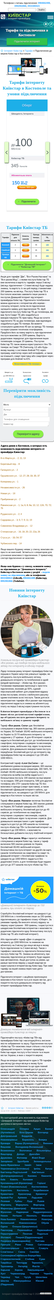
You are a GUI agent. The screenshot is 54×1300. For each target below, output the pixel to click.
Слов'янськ (7, 1252)
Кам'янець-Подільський (14, 1172)
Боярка (43, 1139)
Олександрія (8, 1129)
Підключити (28, 201)
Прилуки (5, 1244)
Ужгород (22, 1266)
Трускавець (7, 1266)
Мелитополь (38, 1208)
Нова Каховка (8, 1219)
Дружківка (6, 1157)
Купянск (22, 1197)
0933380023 (34, 6)
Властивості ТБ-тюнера (27, 364)
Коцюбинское (41, 1190)
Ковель (14, 1179)
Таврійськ (6, 1262)
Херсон (19, 1270)
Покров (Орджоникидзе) (29, 1237)
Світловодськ (45, 1244)
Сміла (21, 1252)
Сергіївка (29, 1248)
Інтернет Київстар (16, 1108)
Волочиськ (26, 1150)
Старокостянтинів (10, 1259)
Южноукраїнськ (22, 1280)
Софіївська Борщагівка (28, 1255)
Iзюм (38, 1165)
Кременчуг (41, 1194)
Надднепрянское (42, 1212)
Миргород (38, 1205)
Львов (40, 1201)
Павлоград (7, 1230)
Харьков (5, 1270)
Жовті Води (38, 1157)
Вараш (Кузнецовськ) (26, 1143)
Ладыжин (37, 1197)
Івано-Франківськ (10, 1165)
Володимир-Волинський (29, 1147)
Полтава (39, 1241)
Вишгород (6, 1154)
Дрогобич (34, 1154)
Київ (3, 1179)
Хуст (3, 1273)
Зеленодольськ (42, 1161)
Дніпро (20, 1154)
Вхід (51, 24)
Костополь (23, 1190)
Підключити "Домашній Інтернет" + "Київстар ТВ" (28, 265)
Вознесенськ (8, 1150)
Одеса (4, 1226)
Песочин (27, 1233)
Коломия (28, 1179)
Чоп (17, 1277)
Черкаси (34, 1273)
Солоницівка (8, 1255)
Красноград (24, 1194)
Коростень (6, 1190)
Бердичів (27, 1136)
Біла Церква (26, 1132)
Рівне (18, 1244)
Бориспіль (28, 1139)
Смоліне (34, 1252)
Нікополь (32, 1215)
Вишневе (6, 1147)
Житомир (22, 1157)
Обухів (45, 1223)
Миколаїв (47, 1215)
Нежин (4, 1215)
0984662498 (44, 3)
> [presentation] (47, 152)
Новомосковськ (28, 1223)
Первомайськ (24, 1230)
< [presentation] (6, 152)
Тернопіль (37, 1262)
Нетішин (17, 1215)
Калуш (48, 1168)
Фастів (36, 1266)
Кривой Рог (7, 1197)
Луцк (29, 1201)
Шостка (5, 1280)
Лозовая (5, 1201)
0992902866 (20, 6)
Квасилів (46, 1176)
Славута (43, 1248)
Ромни (29, 1244)
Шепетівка (41, 1277)
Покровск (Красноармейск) (15, 1241)
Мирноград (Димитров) (13, 1208)
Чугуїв (27, 1277)
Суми (42, 1259)
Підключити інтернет (27, 41)
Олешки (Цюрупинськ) (24, 1226)
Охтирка (24, 1129)
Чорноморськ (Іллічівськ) (15, 1168)
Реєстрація (46, 24)
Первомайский (45, 1230)
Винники (48, 1143)
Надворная (22, 1212)
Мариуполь (22, 1205)
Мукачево (6, 1212)
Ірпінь (37, 1168)
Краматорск (7, 1194)
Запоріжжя (6, 1161)
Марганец (6, 1205)
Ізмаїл (28, 1165)
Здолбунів (23, 1161)
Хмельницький (35, 1270)
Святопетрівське (10, 1248)
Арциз (37, 1129)
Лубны (18, 1201)
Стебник (29, 1259)
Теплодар (21, 1262)
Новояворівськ (9, 1139)
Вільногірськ (44, 1150)
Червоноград (17, 1273)
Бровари (5, 1143)
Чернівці (5, 1277)
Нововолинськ (28, 1219)
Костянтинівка (39, 1186)
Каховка (32, 1176)
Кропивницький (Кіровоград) (16, 1183)
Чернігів (48, 1273)
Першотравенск (9, 1233)
